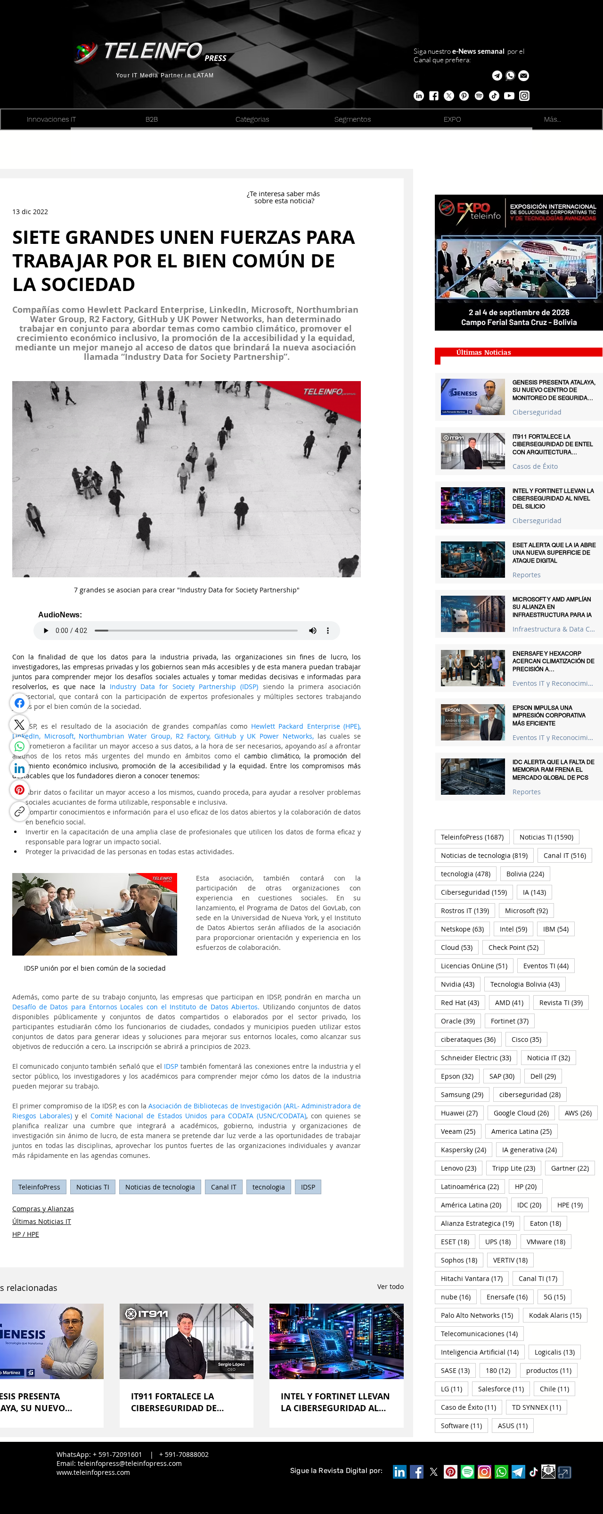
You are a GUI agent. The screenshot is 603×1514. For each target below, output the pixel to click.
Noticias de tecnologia (160, 1186)
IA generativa (532, 1149)
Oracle (461, 1020)
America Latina (524, 1131)
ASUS (516, 1425)
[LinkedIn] (19, 768)
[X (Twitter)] (19, 724)
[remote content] (186, 625)
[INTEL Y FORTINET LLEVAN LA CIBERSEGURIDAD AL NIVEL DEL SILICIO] (336, 1341)
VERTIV (513, 1259)
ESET (458, 1241)
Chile (557, 1388)
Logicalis (558, 1351)
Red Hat (463, 1002)
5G (557, 1296)
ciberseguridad (533, 1094)
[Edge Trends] (479, 96)
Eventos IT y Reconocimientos (554, 683)
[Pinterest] (19, 789)
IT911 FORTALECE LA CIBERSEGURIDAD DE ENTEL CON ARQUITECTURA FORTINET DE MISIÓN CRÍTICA (185, 1402)
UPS (501, 1241)
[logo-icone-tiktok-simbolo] (534, 1472)
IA (537, 892)
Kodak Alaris (558, 1315)
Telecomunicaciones (482, 1333)
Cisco (529, 1039)
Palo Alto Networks (480, 1315)
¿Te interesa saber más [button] (284, 193)
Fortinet (513, 1020)
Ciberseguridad (537, 412)
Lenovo (461, 1168)
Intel (516, 928)
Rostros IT (468, 910)
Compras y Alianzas (43, 1208)
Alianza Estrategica (480, 1223)
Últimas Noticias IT (41, 1221)
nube (459, 1296)
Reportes (527, 575)
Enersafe (510, 1296)
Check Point (517, 947)
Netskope (465, 928)
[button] (523, 75)
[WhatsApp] (19, 746)
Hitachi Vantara (475, 1278)
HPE (573, 1204)
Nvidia (461, 984)
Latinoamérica (473, 1186)
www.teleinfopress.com (93, 1472)
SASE (458, 1370)
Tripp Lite (516, 1168)
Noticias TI (92, 1186)
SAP (505, 1076)
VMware (549, 1241)
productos (552, 1370)
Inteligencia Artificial (483, 1351)
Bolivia (528, 873)
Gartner (573, 1168)
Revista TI (564, 1002)
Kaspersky (466, 1149)
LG (454, 1388)
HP (529, 1186)
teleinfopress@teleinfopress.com (130, 1463)
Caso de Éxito (471, 1407)
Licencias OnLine (477, 965)
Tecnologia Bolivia (528, 984)
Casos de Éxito (535, 466)
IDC (532, 1204)
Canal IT (223, 1186)
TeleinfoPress (39, 1186)
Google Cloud (524, 1112)
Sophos (462, 1259)
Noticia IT (551, 1057)
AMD (512, 1002)
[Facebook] (19, 703)
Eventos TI (549, 965)
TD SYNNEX (539, 1407)
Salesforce (504, 1388)
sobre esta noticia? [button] (284, 200)
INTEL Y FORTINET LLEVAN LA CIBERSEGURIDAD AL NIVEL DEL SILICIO (335, 1402)
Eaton (548, 1223)
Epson (460, 1076)
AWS (581, 1112)
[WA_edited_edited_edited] (501, 1472)
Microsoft (529, 910)
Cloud (460, 947)
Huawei (462, 1112)
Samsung (465, 1094)
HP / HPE (25, 1234)
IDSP (308, 1186)
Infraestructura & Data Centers (554, 629)
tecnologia (269, 1186)
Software (464, 1425)
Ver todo (390, 1286)
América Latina (474, 1204)
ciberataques (471, 1039)
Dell (546, 1076)
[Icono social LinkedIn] (400, 1472)
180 (501, 1370)
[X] (449, 96)
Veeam (461, 1131)
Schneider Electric (479, 1057)
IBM (559, 928)
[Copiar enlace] (19, 811)
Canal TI (541, 1278)
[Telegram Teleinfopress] (497, 75)
